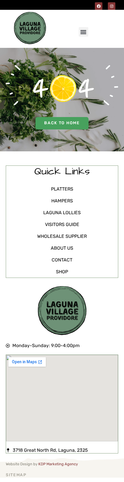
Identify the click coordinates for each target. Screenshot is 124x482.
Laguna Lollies (62, 212)
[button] (83, 32)
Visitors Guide (62, 224)
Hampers (62, 201)
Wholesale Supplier (62, 236)
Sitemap (16, 474)
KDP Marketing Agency (58, 464)
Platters (62, 189)
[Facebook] (98, 6)
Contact (62, 260)
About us (62, 248)
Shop (62, 271)
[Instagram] (111, 6)
